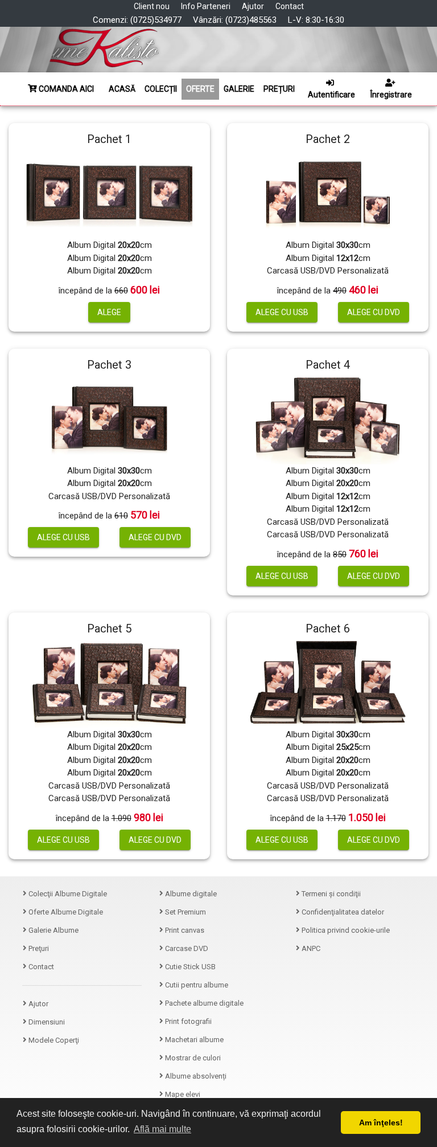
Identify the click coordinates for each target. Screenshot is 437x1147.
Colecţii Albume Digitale (67, 893)
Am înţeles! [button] (381, 1122)
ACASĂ (122, 88)
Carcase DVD (185, 948)
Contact (289, 6)
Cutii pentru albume (195, 985)
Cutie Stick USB (189, 966)
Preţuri (38, 948)
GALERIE (239, 88)
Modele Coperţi (53, 1040)
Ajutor (253, 6)
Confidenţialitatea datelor (342, 912)
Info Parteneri (205, 6)
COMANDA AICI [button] (65, 88)
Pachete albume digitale (203, 1003)
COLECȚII (161, 88)
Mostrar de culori (192, 1058)
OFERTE (200, 88)
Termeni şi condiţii (330, 893)
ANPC (310, 948)
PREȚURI (279, 88)
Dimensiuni (46, 1022)
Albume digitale (190, 893)
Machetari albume (193, 1039)
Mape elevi (181, 1094)
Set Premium (184, 912)
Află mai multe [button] (162, 1129)
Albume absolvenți (194, 1076)
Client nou (152, 6)
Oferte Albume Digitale (65, 912)
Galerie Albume (53, 930)
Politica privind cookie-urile (345, 930)
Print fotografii (187, 1021)
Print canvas (183, 930)
